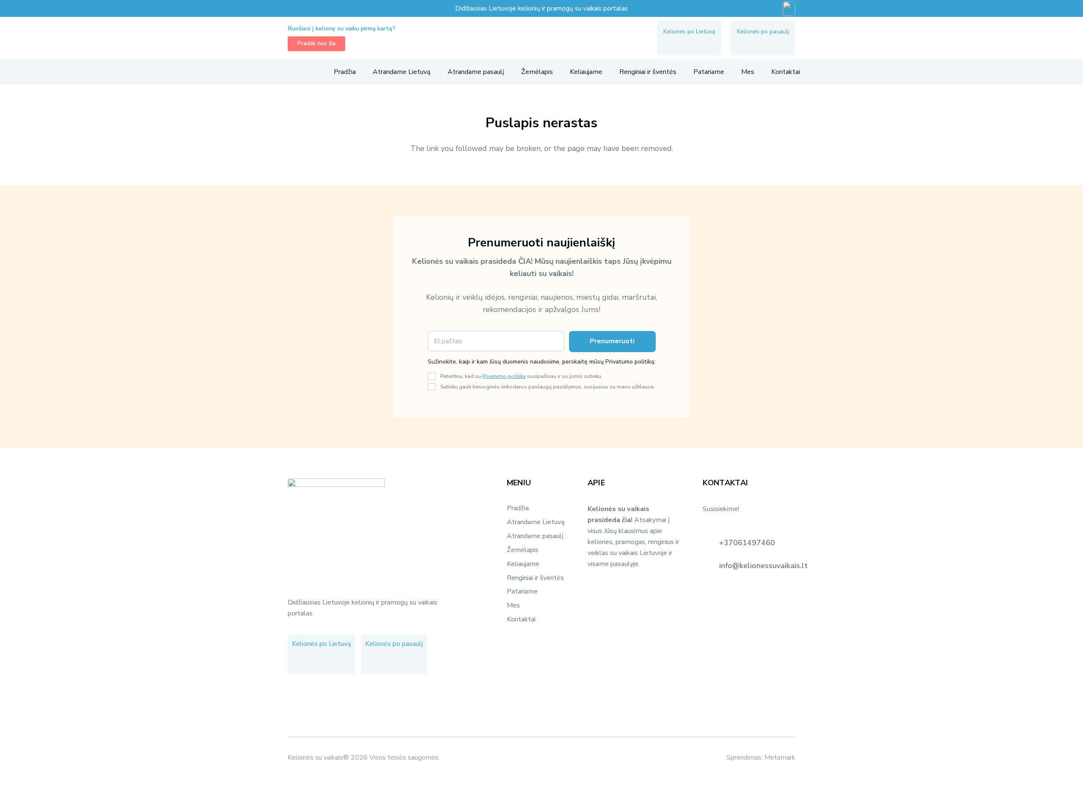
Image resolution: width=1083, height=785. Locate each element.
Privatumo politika (504, 376)
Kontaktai (521, 619)
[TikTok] (701, 43)
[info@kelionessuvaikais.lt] (711, 565)
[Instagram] (686, 43)
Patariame (522, 591)
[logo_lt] (541, 38)
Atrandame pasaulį (535, 536)
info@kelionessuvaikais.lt (763, 566)
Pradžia (518, 508)
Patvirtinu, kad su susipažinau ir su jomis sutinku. (521, 376)
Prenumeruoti (612, 341)
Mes (513, 605)
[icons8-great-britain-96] (789, 8)
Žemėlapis (523, 550)
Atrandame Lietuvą (536, 522)
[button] (292, 72)
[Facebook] (671, 43)
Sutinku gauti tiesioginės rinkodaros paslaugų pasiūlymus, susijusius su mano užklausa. (547, 386)
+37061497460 (747, 543)
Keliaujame (523, 564)
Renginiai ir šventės (535, 578)
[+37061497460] (711, 543)
